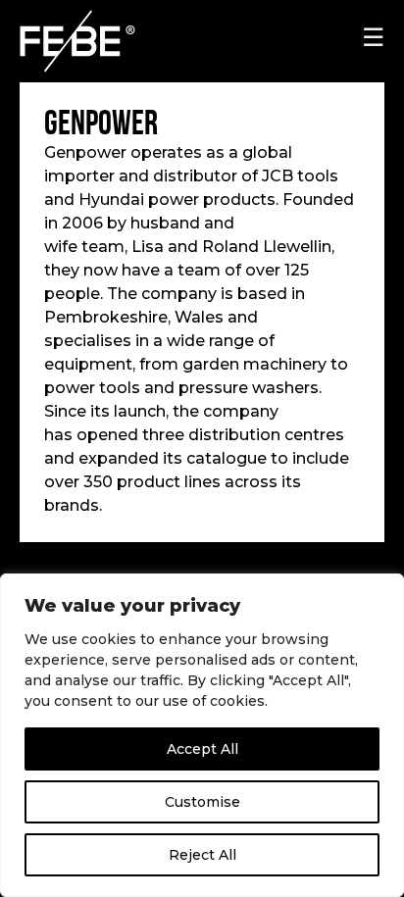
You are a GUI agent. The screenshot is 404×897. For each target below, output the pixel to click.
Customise (202, 802)
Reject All (202, 855)
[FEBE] (103, 41)
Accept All (202, 749)
